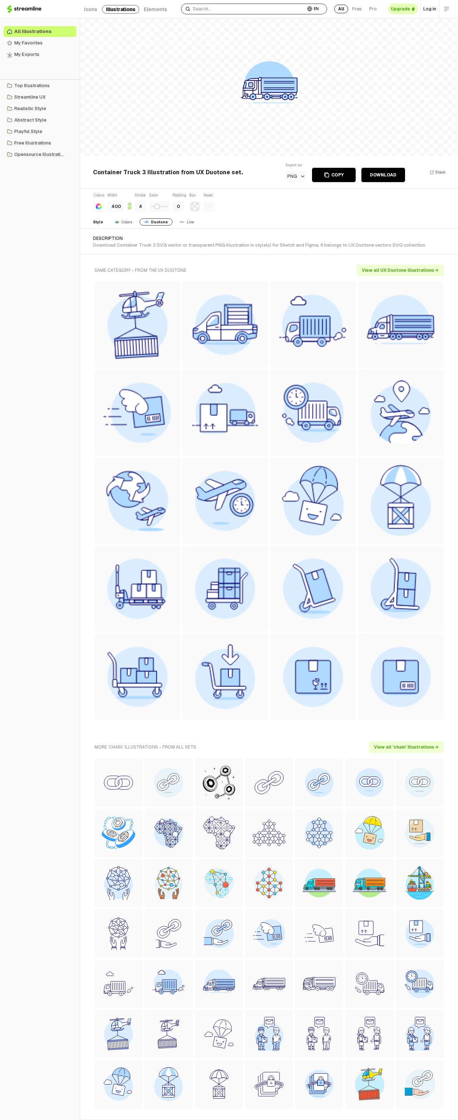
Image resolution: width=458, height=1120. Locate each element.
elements (155, 9)
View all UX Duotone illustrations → (400, 270)
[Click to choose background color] (195, 206)
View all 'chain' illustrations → (406, 747)
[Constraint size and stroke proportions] (129, 202)
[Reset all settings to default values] (209, 206)
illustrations (120, 9)
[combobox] (243, 9)
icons (90, 9)
